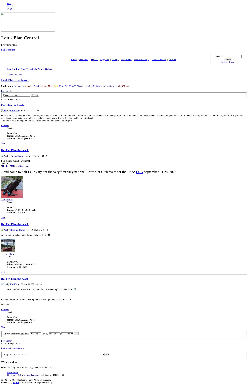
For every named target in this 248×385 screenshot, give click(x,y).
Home (73, 59)
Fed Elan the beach (15, 80)
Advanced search (228, 62)
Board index (13, 69)
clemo (44, 86)
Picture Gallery (44, 69)
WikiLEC (83, 59)
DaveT (72, 86)
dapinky (29, 86)
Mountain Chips (141, 59)
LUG (139, 172)
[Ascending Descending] (69, 333)
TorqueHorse (16, 156)
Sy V (56, 86)
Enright (96, 86)
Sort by (45, 333)
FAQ (9, 3)
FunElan (14, 110)
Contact (172, 59)
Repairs (94, 59)
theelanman (19, 86)
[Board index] (28, 31)
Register (10, 6)
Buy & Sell (126, 59)
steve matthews (17, 230)
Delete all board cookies (28, 375)
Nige (50, 86)
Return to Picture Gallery (12, 348)
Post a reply (6, 91)
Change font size (14, 74)
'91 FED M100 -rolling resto (14, 166)
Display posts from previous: (16, 333)
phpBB (16, 382)
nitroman (113, 86)
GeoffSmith (123, 86)
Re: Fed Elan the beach (15, 150)
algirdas (104, 86)
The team (11, 375)
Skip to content (8, 50)
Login (9, 8)
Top (3, 143)
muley (89, 86)
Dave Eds (63, 86)
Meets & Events (159, 59)
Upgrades (104, 59)
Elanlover (81, 86)
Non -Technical (28, 69)
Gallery (115, 59)
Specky (37, 86)
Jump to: (7, 354)
